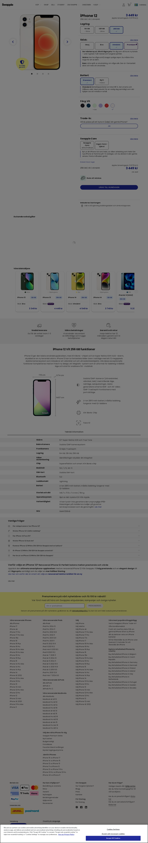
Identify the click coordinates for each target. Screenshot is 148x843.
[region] (74, 833)
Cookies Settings (113, 829)
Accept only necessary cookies (113, 834)
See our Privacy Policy (66, 834)
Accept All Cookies (113, 838)
